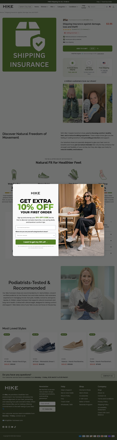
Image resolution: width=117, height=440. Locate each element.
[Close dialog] (102, 186)
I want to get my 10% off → (35, 242)
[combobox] (35, 235)
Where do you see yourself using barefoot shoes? (32, 231)
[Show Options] (54, 235)
